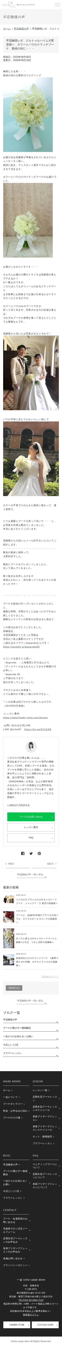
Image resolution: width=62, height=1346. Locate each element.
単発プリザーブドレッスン (45, 1118)
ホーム (6, 1090)
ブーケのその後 (11, 1117)
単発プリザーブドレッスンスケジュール (45, 1128)
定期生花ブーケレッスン (45, 1098)
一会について (10, 1097)
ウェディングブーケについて (45, 1166)
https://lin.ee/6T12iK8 (37, 729)
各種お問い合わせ (13, 1258)
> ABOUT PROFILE (18, 805)
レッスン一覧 (40, 1090)
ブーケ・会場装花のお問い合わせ (15, 1220)
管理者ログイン (50, 977)
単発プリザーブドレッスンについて (45, 1186)
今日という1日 (10, 1045)
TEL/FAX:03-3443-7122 (31, 1300)
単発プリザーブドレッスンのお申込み (15, 1250)
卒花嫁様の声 (10, 1019)
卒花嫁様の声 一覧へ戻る (30, 874)
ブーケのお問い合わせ (31, 816)
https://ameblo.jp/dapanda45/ (21, 647)
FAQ (31, 837)
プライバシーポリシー (15, 1265)
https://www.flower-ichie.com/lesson (25, 717)
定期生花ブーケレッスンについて (45, 1176)
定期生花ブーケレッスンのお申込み (15, 1240)
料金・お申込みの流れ (15, 1111)
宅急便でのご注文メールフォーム (15, 1230)
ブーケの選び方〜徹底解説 (17, 1028)
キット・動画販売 (42, 1136)
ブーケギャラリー (13, 1104)
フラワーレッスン (12, 1053)
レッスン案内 (31, 827)
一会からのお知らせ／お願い (18, 1036)
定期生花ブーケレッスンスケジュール (45, 1108)
